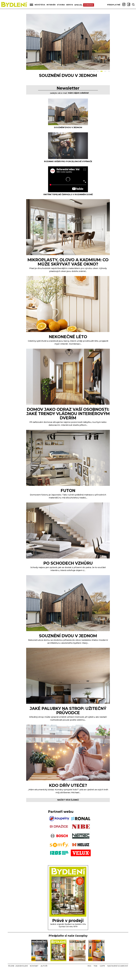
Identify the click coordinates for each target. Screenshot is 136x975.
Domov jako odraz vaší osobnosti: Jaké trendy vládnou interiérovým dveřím (68, 413)
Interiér (51, 5)
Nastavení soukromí (117, 966)
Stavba (61, 5)
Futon (68, 490)
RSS (89, 966)
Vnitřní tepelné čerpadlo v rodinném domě (68, 194)
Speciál (78, 5)
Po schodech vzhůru (68, 563)
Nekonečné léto (68, 336)
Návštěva (40, 5)
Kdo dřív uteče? (68, 785)
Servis (69, 5)
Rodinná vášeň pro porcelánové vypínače (68, 161)
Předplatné (113, 5)
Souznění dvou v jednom (68, 127)
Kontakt (34, 966)
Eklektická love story (68, 75)
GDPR (102, 966)
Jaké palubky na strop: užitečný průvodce (68, 710)
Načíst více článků (68, 800)
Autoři (44, 966)
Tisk (95, 966)
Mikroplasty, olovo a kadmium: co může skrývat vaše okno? (68, 262)
